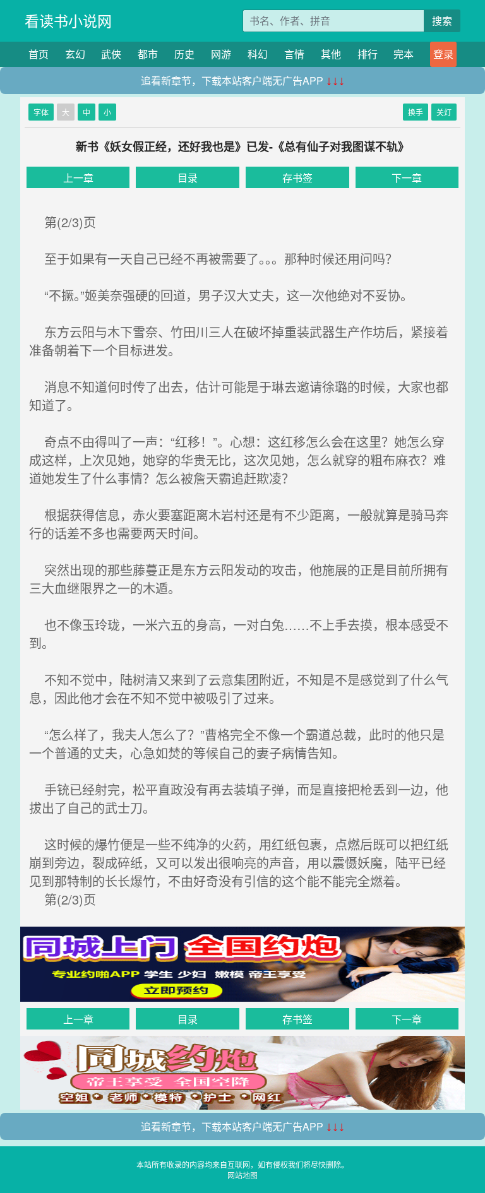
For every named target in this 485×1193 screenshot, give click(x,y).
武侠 (111, 54)
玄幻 (75, 54)
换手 (415, 112)
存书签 (297, 177)
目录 (187, 177)
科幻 (258, 54)
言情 (294, 54)
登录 (443, 54)
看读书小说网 (68, 20)
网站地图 (242, 1175)
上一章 (78, 177)
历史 (184, 54)
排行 (367, 54)
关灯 (444, 112)
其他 (331, 54)
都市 (148, 54)
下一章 (407, 177)
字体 (41, 112)
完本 (403, 54)
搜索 (442, 20)
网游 (221, 54)
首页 (38, 54)
